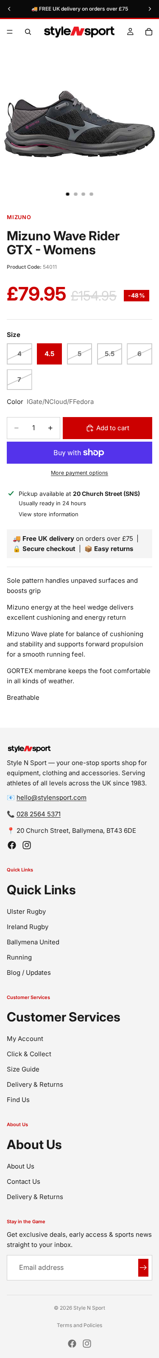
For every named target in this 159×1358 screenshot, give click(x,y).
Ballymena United (33, 942)
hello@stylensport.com (51, 798)
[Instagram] (27, 845)
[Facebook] (12, 845)
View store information (48, 514)
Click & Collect (29, 1054)
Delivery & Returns (35, 1085)
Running (19, 957)
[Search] (28, 31)
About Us (20, 1166)
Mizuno (19, 217)
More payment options (79, 473)
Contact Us (23, 1181)
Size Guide (23, 1070)
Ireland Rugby (27, 927)
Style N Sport (89, 1308)
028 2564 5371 (39, 814)
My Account (25, 1039)
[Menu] (10, 32)
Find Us (18, 1100)
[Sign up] (143, 1268)
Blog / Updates (29, 972)
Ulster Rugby (26, 911)
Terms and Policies (79, 1325)
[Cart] (148, 31)
